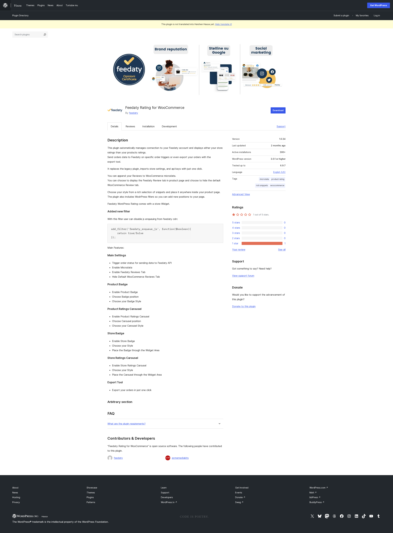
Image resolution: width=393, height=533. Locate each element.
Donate (240, 497)
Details (114, 126)
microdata (264, 179)
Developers (167, 497)
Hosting (16, 497)
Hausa (45, 516)
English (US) (279, 172)
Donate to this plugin (244, 306)
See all (282, 249)
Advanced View (241, 194)
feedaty (133, 112)
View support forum (243, 275)
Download (278, 110)
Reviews (130, 126)
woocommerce (277, 185)
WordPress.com (318, 487)
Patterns (91, 502)
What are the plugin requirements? (126, 423)
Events (238, 492)
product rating (277, 179)
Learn (164, 487)
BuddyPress (316, 502)
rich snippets (262, 185)
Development (169, 126)
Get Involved (241, 487)
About (15, 487)
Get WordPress (378, 5)
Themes (91, 492)
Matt (313, 492)
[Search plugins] (45, 34)
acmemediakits (180, 457)
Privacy (16, 502)
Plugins (90, 497)
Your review (238, 249)
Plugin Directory (20, 15)
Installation (148, 126)
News (15, 492)
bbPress (315, 497)
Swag (239, 502)
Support (281, 126)
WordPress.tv (169, 502)
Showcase (92, 487)
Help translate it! (223, 24)
